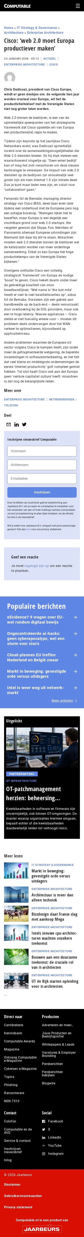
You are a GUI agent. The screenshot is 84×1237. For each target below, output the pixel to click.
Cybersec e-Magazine (20, 1069)
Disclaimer (12, 1184)
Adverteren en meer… (58, 1025)
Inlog (8, 1160)
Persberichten (52, 1064)
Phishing (11, 1085)
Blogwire (48, 1083)
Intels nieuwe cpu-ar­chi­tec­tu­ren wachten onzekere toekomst (54, 938)
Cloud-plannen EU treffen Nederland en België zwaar (33, 657)
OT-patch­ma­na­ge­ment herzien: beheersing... (33, 793)
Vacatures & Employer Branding (59, 1054)
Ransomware (14, 1093)
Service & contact (17, 1141)
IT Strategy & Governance (37, 28)
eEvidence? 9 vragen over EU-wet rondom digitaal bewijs (35, 620)
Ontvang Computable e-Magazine (20, 1059)
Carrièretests (13, 1025)
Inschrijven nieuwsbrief (13, 1150)
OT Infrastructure (21, 780)
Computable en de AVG (18, 1131)
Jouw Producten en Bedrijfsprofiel (57, 1034)
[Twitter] (24, 424)
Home (8, 28)
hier (29, 529)
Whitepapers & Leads (58, 1044)
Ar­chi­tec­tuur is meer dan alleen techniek (52, 897)
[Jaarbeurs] (42, 1227)
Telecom (11, 405)
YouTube (55, 1145)
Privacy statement (18, 1207)
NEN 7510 (11, 1101)
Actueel (49, 58)
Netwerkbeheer (61, 399)
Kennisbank (13, 1033)
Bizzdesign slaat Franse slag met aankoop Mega (54, 916)
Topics (9, 1077)
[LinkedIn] (16, 424)
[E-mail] (8, 424)
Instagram (56, 1154)
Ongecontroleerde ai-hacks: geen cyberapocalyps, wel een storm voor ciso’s (35, 638)
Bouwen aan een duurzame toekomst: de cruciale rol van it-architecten (54, 962)
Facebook (55, 1121)
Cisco (53, 64)
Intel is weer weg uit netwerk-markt (35, 690)
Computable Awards (19, 1041)
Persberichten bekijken (52, 1073)
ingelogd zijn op (36, 566)
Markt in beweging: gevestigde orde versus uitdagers (36, 674)
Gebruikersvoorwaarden (23, 1196)
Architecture (13, 33)
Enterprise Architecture (45, 33)
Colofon (10, 1121)
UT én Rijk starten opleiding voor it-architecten (55, 983)
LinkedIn (54, 1137)
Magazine (11, 1049)
